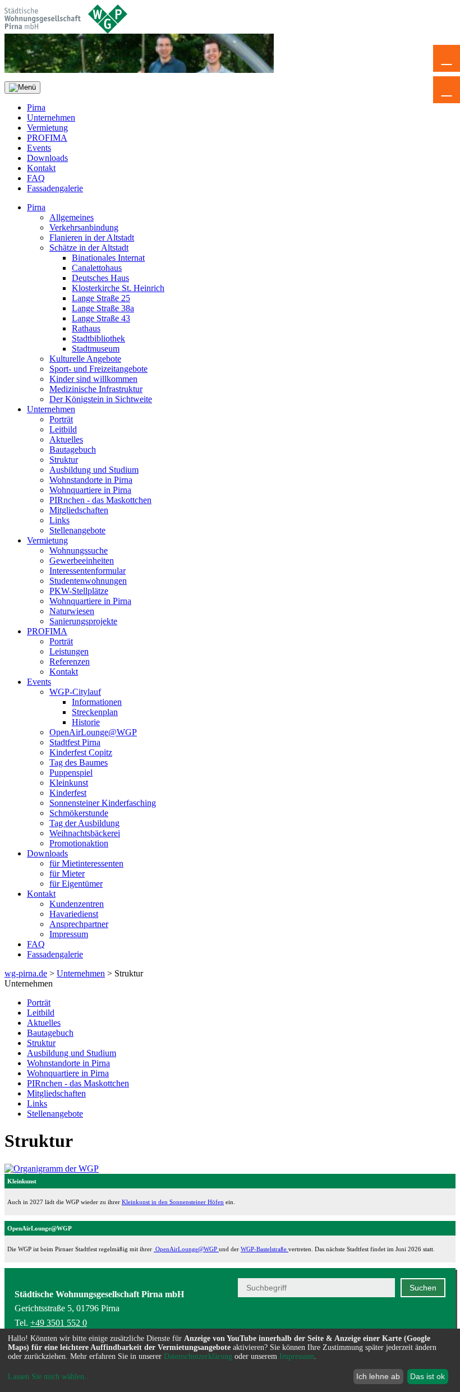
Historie (86, 722)
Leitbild (63, 429)
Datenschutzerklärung (198, 1356)
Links (59, 520)
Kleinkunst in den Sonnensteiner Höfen (173, 1202)
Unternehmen (51, 117)
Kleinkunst (68, 782)
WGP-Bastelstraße (264, 1249)
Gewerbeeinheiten (81, 560)
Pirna (36, 107)
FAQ (36, 178)
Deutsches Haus (100, 278)
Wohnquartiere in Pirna (90, 490)
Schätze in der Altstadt (88, 247)
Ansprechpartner (78, 924)
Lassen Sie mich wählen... (49, 1376)
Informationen (97, 702)
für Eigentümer (76, 883)
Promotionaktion (78, 843)
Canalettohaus (97, 268)
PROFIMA (47, 137)
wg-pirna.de (25, 973)
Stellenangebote (77, 530)
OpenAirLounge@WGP (93, 732)
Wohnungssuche (78, 550)
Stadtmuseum (95, 348)
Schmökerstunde (78, 813)
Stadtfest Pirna (74, 742)
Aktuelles (66, 439)
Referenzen (69, 661)
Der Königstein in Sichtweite (100, 399)
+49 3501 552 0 (58, 1323)
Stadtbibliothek (98, 338)
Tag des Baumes (78, 762)
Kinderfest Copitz (80, 752)
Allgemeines (71, 217)
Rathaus (86, 328)
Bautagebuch (72, 449)
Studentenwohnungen (88, 581)
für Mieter (67, 873)
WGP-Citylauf (75, 692)
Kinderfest (67, 793)
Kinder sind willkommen (93, 379)
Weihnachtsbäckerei (84, 833)
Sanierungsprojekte (83, 621)
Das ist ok (427, 1376)
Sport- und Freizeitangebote (98, 369)
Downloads (47, 158)
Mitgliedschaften (78, 510)
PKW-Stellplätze (78, 591)
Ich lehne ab (378, 1376)
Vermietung (47, 127)
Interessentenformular (87, 570)
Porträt (61, 419)
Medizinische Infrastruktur (95, 389)
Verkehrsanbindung (83, 227)
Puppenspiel (71, 772)
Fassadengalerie (55, 188)
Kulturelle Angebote (85, 358)
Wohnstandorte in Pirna (90, 480)
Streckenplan (95, 712)
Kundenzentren (76, 904)
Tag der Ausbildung (84, 823)
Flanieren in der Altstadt (91, 237)
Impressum (68, 934)
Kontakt (41, 168)
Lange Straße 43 (101, 318)
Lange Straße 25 (101, 298)
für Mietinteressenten (86, 863)
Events (39, 148)
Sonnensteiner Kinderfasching (102, 803)
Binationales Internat (108, 257)
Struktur (63, 459)
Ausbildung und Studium (94, 469)
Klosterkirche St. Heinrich (118, 288)
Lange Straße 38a (103, 308)
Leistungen (69, 651)
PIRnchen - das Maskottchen (100, 500)
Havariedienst (73, 914)
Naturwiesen (71, 611)
